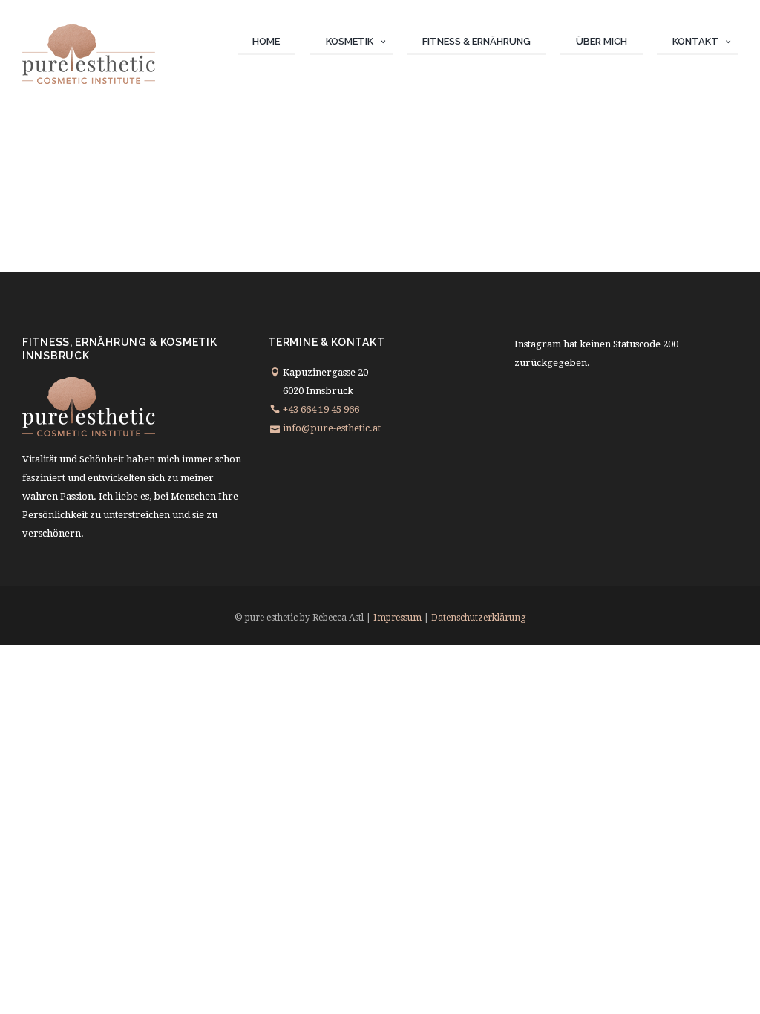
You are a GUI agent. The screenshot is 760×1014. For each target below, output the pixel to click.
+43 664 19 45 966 (321, 409)
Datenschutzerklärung (478, 617)
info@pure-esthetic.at (332, 428)
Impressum (397, 617)
